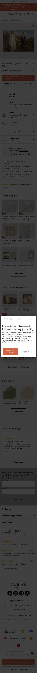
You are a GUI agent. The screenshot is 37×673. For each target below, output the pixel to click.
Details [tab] (19, 319)
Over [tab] (30, 319)
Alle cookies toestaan (10, 351)
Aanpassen (25, 352)
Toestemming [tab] (7, 319)
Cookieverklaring (22, 342)
